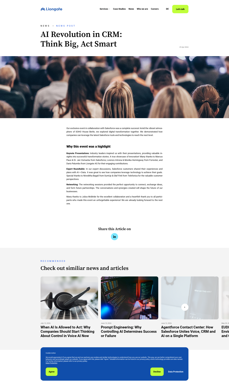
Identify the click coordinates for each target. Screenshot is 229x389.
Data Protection (51, 363)
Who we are (142, 9)
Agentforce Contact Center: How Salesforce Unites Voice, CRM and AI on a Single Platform (188, 331)
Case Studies (119, 9)
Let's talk (180, 9)
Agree (52, 371)
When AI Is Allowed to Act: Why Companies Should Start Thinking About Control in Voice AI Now (67, 331)
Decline (157, 371)
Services (104, 9)
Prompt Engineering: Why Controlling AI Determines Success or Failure (129, 331)
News (131, 9)
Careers (155, 9)
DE (167, 9)
